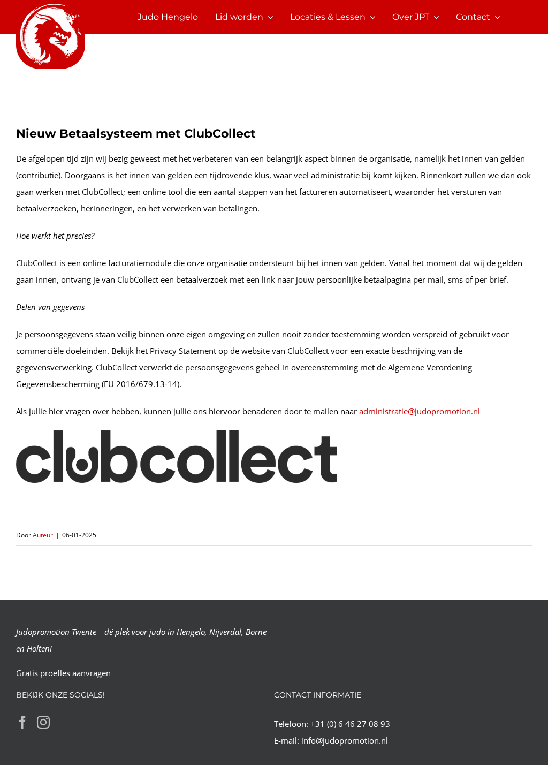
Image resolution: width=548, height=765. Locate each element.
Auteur (43, 535)
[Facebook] (22, 722)
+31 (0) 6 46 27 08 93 (350, 723)
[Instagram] (43, 722)
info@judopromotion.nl (344, 740)
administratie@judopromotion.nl (419, 411)
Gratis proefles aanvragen (63, 673)
